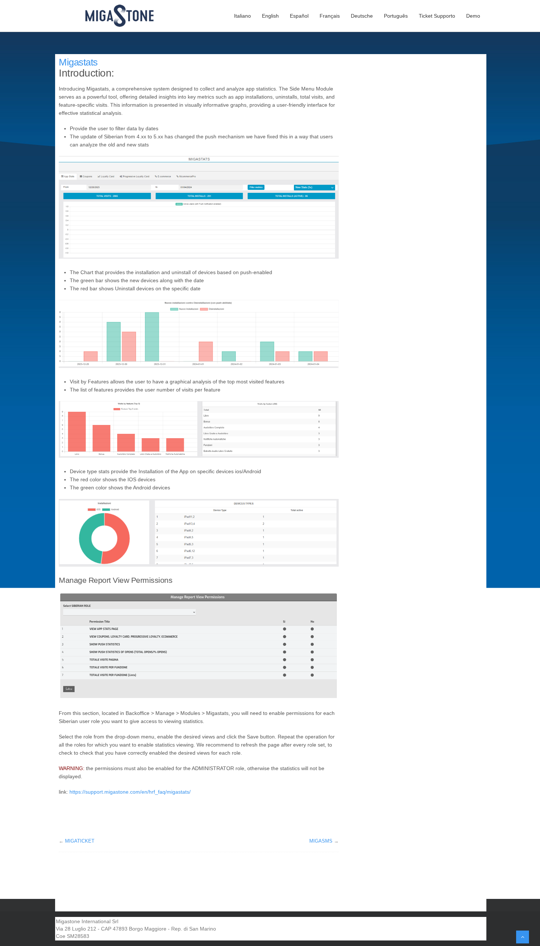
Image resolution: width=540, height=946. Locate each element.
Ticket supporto (437, 16)
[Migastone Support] (124, 16)
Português (396, 16)
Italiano (242, 16)
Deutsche (362, 16)
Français (330, 16)
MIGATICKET (79, 841)
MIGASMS (320, 841)
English (270, 16)
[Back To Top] (522, 937)
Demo (473, 16)
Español (299, 16)
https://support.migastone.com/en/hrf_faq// (130, 792)
